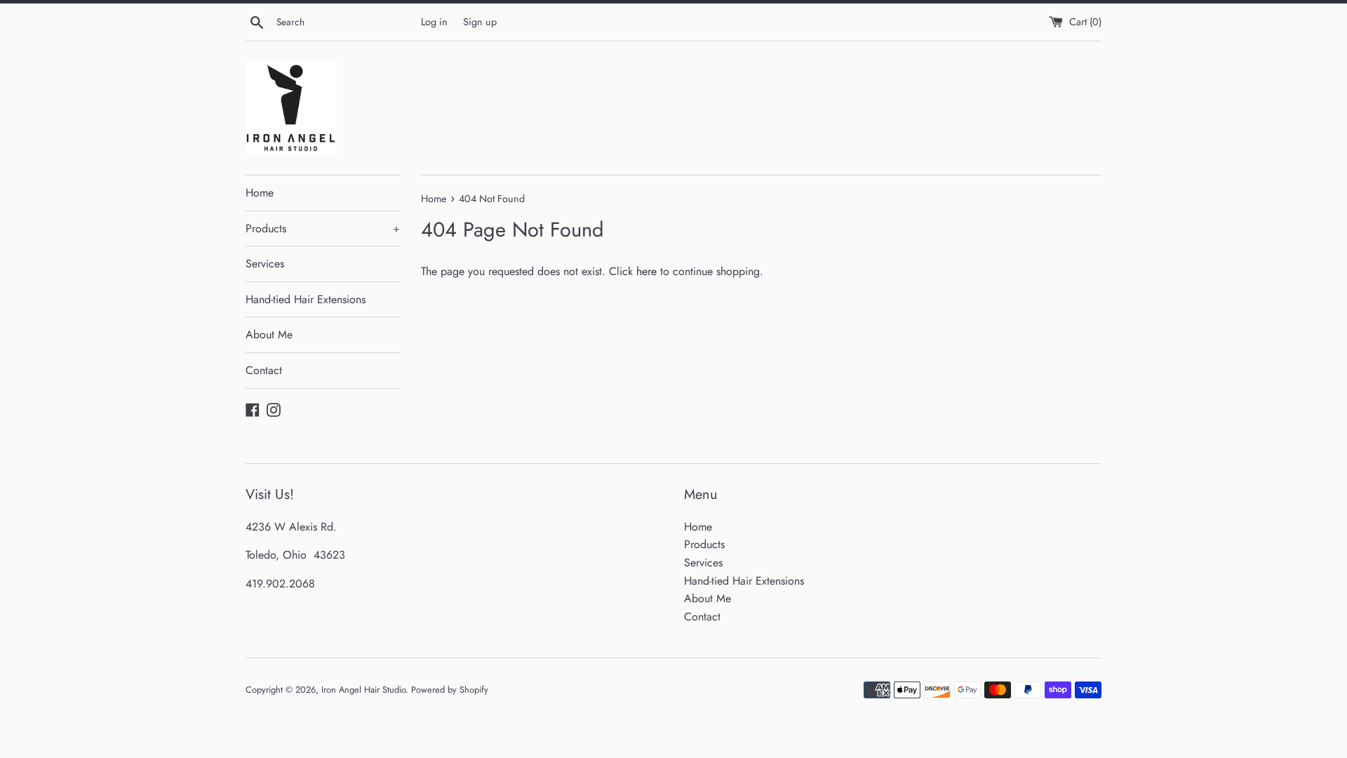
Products (323, 228)
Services (265, 263)
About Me (269, 334)
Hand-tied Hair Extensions (306, 299)
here (646, 271)
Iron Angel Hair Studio (363, 689)
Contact (264, 370)
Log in (434, 22)
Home (260, 193)
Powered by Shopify (449, 689)
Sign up (480, 22)
